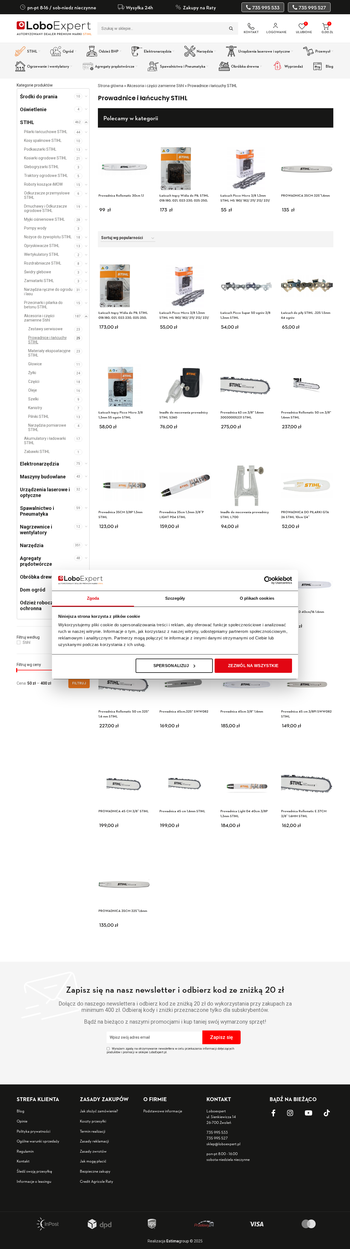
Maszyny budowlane (43, 476)
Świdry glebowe (37, 272)
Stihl (26, 642)
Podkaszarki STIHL (40, 149)
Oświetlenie (33, 109)
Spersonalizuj (171, 665)
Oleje (32, 390)
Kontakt (23, 1161)
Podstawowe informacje (162, 1110)
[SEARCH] (231, 28)
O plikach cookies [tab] (257, 598)
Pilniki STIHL (38, 416)
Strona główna (110, 86)
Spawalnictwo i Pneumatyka (37, 511)
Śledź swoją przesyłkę (34, 1171)
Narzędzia (31, 545)
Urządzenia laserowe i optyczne (45, 492)
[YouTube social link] (312, 1113)
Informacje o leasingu (34, 1181)
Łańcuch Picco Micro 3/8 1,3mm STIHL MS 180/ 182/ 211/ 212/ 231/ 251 (184, 317)
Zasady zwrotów (93, 1151)
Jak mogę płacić (93, 1161)
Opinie (22, 1121)
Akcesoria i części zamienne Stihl (39, 318)
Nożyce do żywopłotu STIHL (48, 237)
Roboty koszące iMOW (43, 184)
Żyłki (32, 373)
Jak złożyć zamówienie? (99, 1110)
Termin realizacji (92, 1131)
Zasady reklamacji (94, 1141)
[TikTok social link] (331, 1113)
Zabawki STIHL (37, 451)
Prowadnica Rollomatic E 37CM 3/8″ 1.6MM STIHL (303, 813)
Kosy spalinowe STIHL (43, 140)
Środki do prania (38, 96)
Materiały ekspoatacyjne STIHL (49, 353)
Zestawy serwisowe (45, 329)
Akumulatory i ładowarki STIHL (45, 440)
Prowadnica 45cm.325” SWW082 (183, 711)
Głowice (35, 364)
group (177, 1241)
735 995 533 (217, 1132)
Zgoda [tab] (93, 598)
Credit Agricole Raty (96, 1181)
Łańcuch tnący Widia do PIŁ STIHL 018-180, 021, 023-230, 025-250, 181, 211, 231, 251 (123, 317)
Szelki (33, 399)
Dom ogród (32, 590)
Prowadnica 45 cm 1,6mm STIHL (182, 811)
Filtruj (79, 683)
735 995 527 (217, 1138)
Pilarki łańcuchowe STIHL (45, 132)
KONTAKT (251, 32)
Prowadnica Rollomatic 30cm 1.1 (121, 195)
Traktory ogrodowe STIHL (46, 175)
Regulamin (25, 1151)
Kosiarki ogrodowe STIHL (45, 158)
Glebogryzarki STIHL (41, 167)
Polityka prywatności (33, 1131)
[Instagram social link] (294, 1113)
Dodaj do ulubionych (146, 262)
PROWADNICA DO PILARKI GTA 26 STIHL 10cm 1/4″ (305, 514)
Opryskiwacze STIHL (41, 245)
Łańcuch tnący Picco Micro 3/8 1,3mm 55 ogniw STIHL (120, 415)
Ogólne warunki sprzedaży (38, 1141)
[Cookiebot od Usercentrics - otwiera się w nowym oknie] (268, 580)
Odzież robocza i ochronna (39, 605)
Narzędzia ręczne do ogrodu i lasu (48, 291)
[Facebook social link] (277, 1113)
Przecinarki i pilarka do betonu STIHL (43, 304)
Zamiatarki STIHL (39, 280)
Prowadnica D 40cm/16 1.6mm (302, 611)
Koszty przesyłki (93, 1121)
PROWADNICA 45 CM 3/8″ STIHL (123, 811)
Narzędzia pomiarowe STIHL (47, 427)
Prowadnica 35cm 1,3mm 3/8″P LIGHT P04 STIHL (181, 514)
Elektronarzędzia (39, 464)
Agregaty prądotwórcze (36, 561)
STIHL (27, 122)
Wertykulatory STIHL (41, 254)
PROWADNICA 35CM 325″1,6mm (122, 910)
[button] (137, 331)
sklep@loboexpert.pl (223, 1143)
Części (33, 381)
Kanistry (35, 408)
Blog (20, 1110)
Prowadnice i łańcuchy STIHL (47, 339)
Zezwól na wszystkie (253, 665)
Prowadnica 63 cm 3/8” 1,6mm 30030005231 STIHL (242, 415)
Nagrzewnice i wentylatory (36, 529)
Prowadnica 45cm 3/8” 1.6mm (241, 711)
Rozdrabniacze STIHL (42, 263)
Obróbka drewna (38, 577)
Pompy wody (35, 228)
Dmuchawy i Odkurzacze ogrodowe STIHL (45, 208)
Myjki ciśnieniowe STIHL (44, 219)
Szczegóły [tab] (175, 598)
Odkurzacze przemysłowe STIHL (47, 195)
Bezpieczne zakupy (95, 1171)
